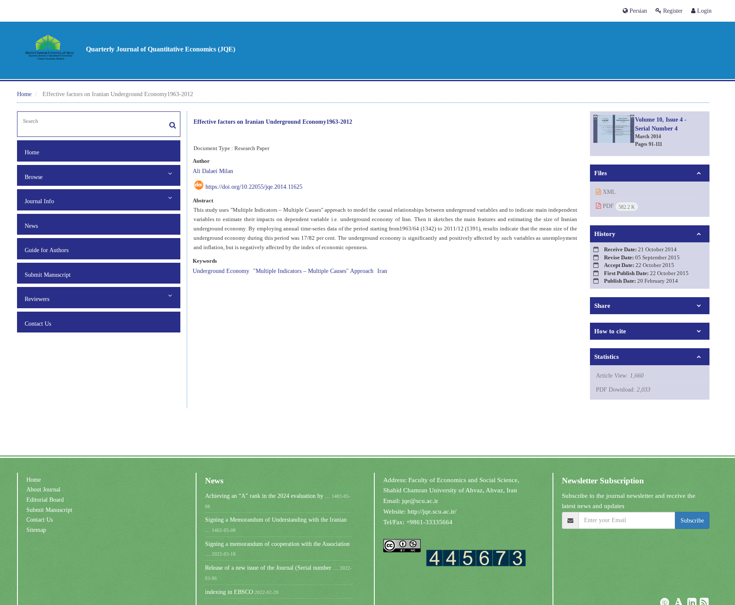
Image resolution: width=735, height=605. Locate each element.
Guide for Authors (46, 250)
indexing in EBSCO (229, 591)
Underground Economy (221, 270)
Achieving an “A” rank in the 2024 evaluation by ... (267, 495)
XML (608, 191)
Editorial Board (45, 499)
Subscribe (692, 520)
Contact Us (38, 323)
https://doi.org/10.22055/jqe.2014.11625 (253, 186)
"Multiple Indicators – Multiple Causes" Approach (313, 270)
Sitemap (36, 529)
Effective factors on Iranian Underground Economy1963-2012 (273, 121)
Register (672, 10)
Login (703, 10)
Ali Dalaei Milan (213, 171)
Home (24, 94)
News (31, 225)
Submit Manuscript (48, 274)
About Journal (43, 489)
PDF (618, 206)
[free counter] (476, 557)
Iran (382, 270)
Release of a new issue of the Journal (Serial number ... (271, 567)
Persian (637, 10)
